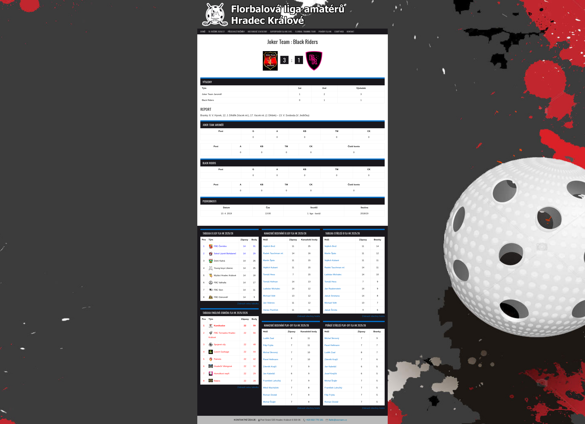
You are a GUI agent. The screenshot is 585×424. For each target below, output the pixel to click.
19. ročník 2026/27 (216, 31)
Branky (377, 239)
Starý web (339, 31)
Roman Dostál (270, 395)
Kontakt (350, 31)
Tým (211, 239)
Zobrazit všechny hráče (308, 316)
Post (220, 131)
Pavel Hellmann (270, 359)
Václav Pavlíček (270, 310)
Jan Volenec (269, 303)
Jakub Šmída (330, 310)
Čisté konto (354, 146)
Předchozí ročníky (236, 31)
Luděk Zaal (268, 338)
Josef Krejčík (330, 373)
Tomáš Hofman (270, 281)
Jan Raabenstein (332, 288)
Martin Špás (269, 260)
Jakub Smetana (332, 296)
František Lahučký (272, 380)
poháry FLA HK (325, 31)
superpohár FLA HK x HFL (281, 31)
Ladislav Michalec (271, 288)
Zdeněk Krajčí (270, 366)
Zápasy (244, 239)
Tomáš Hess (269, 274)
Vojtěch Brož (269, 246)
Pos (204, 239)
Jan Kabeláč (269, 373)
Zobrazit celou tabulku (248, 303)
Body (254, 239)
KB (304, 131)
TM (336, 131)
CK (368, 131)
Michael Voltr (269, 296)
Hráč (265, 239)
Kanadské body (309, 239)
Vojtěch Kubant (270, 267)
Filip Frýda (268, 345)
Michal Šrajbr (269, 402)
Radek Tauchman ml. (273, 253)
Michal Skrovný (270, 352)
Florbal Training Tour (305, 31)
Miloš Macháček (271, 387)
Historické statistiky (257, 31)
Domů (202, 31)
